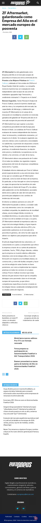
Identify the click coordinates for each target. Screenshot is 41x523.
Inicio (4, 8)
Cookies (24, 516)
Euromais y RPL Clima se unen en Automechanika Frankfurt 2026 (20, 401)
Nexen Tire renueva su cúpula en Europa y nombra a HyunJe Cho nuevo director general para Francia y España (21, 432)
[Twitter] (17, 508)
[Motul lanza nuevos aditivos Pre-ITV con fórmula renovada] (7, 340)
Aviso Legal (32, 516)
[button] (38, 3)
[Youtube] (23, 508)
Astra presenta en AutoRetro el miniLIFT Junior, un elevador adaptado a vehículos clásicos (10, 320)
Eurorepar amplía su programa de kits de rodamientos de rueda (31, 318)
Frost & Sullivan (17, 294)
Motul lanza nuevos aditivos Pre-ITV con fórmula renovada (25, 340)
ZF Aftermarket (28, 294)
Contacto (17, 516)
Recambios (12, 8)
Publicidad (8, 516)
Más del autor (27, 332)
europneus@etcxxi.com (25, 494)
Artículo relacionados (11, 332)
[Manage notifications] (36, 518)
